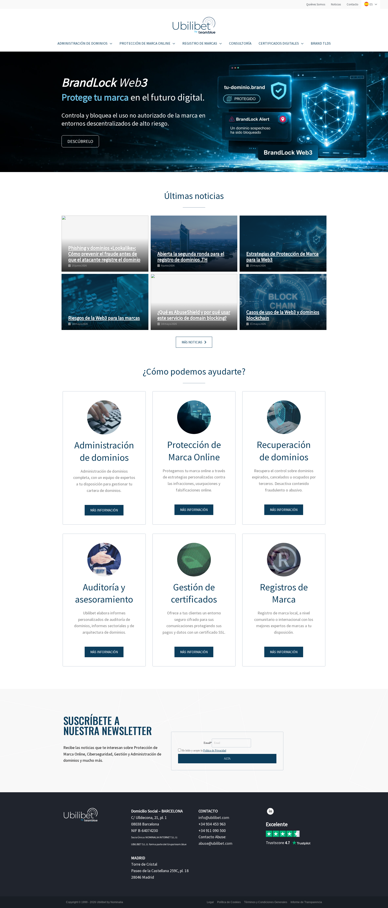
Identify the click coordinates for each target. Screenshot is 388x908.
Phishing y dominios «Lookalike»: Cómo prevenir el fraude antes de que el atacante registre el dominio (104, 254)
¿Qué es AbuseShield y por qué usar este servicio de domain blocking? (193, 315)
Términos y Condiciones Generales (265, 902)
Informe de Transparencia (306, 902)
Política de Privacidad (214, 750)
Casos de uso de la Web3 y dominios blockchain (282, 315)
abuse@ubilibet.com (215, 843)
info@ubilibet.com (213, 817)
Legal (210, 902)
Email (208, 742)
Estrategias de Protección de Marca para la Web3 (282, 257)
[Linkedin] (270, 811)
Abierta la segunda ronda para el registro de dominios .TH (190, 257)
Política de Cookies (229, 902)
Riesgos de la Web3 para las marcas (104, 318)
